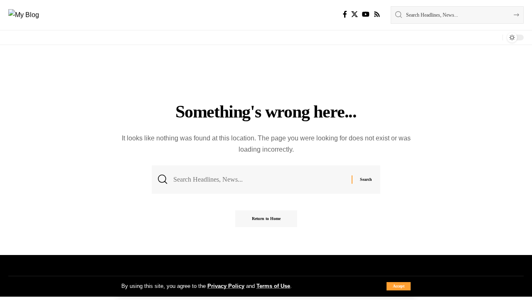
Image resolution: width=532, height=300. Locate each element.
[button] (399, 286)
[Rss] (377, 14)
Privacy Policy (225, 286)
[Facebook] (345, 14)
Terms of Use (273, 286)
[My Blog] (23, 14)
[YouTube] (366, 14)
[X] (354, 14)
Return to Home (266, 218)
